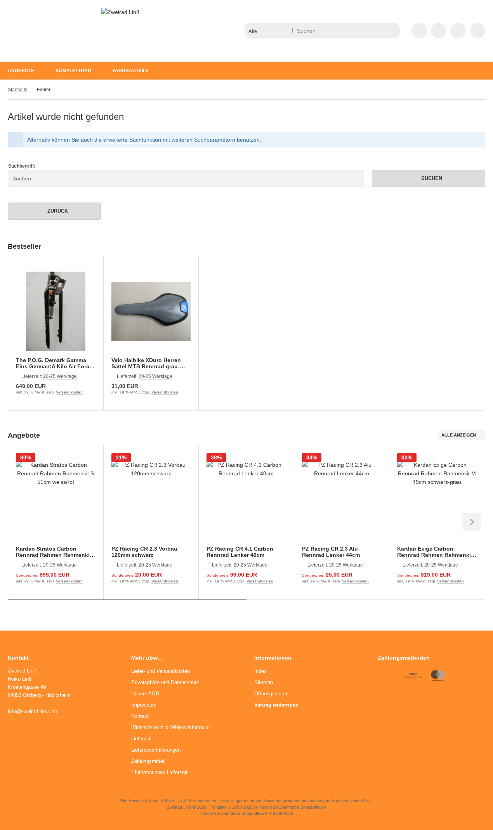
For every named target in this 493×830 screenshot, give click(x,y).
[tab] (127, 605)
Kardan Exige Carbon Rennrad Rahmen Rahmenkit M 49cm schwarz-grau (435, 552)
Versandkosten (69, 392)
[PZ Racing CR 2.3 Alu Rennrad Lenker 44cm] (342, 500)
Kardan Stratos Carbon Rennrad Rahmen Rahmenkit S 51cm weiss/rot (54, 552)
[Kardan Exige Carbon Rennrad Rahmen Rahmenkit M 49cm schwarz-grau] (437, 500)
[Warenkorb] (458, 30)
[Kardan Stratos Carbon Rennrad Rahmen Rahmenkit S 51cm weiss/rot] (55, 500)
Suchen (428, 178)
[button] (268, 30)
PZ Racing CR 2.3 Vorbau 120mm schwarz (144, 552)
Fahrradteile (131, 70)
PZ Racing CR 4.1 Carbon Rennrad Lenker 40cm (240, 552)
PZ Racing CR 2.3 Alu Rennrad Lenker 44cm (331, 552)
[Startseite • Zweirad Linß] (120, 12)
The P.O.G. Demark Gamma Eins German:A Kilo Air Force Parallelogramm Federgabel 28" (54, 363)
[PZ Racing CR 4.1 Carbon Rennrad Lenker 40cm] (246, 500)
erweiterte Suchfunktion (132, 140)
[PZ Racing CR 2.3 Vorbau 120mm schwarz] (151, 500)
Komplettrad (73, 70)
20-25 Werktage (60, 376)
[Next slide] (471, 333)
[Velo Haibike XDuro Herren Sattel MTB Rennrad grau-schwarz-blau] (151, 311)
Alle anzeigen (458, 435)
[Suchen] (391, 30)
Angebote (21, 70)
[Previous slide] (21, 333)
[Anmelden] (438, 30)
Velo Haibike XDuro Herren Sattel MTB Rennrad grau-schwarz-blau (146, 363)
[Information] (379, 30)
